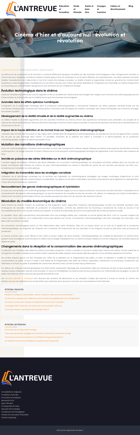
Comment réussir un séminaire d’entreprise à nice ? (27, 309)
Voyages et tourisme (101, 9)
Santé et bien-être (89, 9)
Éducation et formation (64, 9)
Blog (131, 6)
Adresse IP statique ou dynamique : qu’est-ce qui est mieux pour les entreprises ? (39, 294)
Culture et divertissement (117, 7)
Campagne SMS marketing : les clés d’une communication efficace (33, 306)
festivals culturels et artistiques (19, 278)
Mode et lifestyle (77, 9)
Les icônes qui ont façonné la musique (21, 329)
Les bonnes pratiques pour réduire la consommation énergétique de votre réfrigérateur (42, 298)
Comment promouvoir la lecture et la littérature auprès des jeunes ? (34, 337)
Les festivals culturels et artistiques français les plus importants (32, 341)
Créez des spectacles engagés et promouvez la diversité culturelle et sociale (38, 333)
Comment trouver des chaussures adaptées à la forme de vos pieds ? (35, 302)
